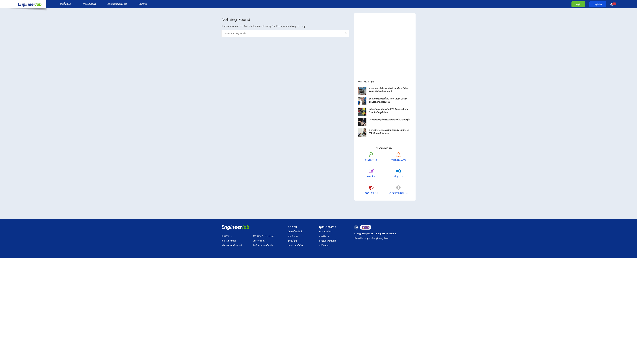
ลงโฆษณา (324, 245)
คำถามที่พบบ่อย (228, 240)
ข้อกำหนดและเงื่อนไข (263, 245)
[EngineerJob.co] (23, 4)
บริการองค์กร (325, 231)
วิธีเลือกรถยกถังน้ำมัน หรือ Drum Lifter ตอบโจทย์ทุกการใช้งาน (388, 100)
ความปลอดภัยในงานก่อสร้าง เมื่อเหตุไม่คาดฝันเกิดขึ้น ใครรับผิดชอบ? (389, 90)
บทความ (143, 4)
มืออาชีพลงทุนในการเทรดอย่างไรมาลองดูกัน (389, 119)
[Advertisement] (384, 52)
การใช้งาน (324, 236)
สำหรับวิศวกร (89, 4)
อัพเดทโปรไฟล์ (295, 231)
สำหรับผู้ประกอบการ (117, 4)
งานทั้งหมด (65, 4)
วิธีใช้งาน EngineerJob (263, 236)
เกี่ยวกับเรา (226, 236)
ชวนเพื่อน (292, 240)
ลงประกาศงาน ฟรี (327, 240)
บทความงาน (259, 240)
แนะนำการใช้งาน (296, 245)
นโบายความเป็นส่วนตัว (232, 245)
